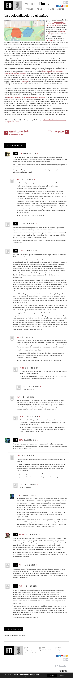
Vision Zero (24, 81)
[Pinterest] (62, 6)
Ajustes (62, 675)
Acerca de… (61, 9)
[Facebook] (57, 6)
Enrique (36, 3)
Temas (39, 9)
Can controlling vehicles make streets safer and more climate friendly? (56, 23)
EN (64, 2)
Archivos (29, 9)
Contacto (50, 9)
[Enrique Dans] (13, 5)
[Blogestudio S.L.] (60, 666)
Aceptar (52, 675)
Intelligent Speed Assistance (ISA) (34, 98)
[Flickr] (64, 6)
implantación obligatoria (13, 98)
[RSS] (67, 6)
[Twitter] (59, 6)
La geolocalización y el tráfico (26, 15)
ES (67, 2)
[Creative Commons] (63, 671)
